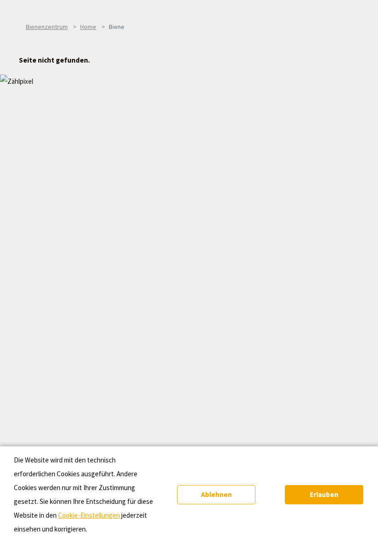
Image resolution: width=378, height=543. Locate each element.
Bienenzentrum (47, 27)
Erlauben (324, 494)
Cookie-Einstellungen (89, 515)
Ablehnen (216, 494)
